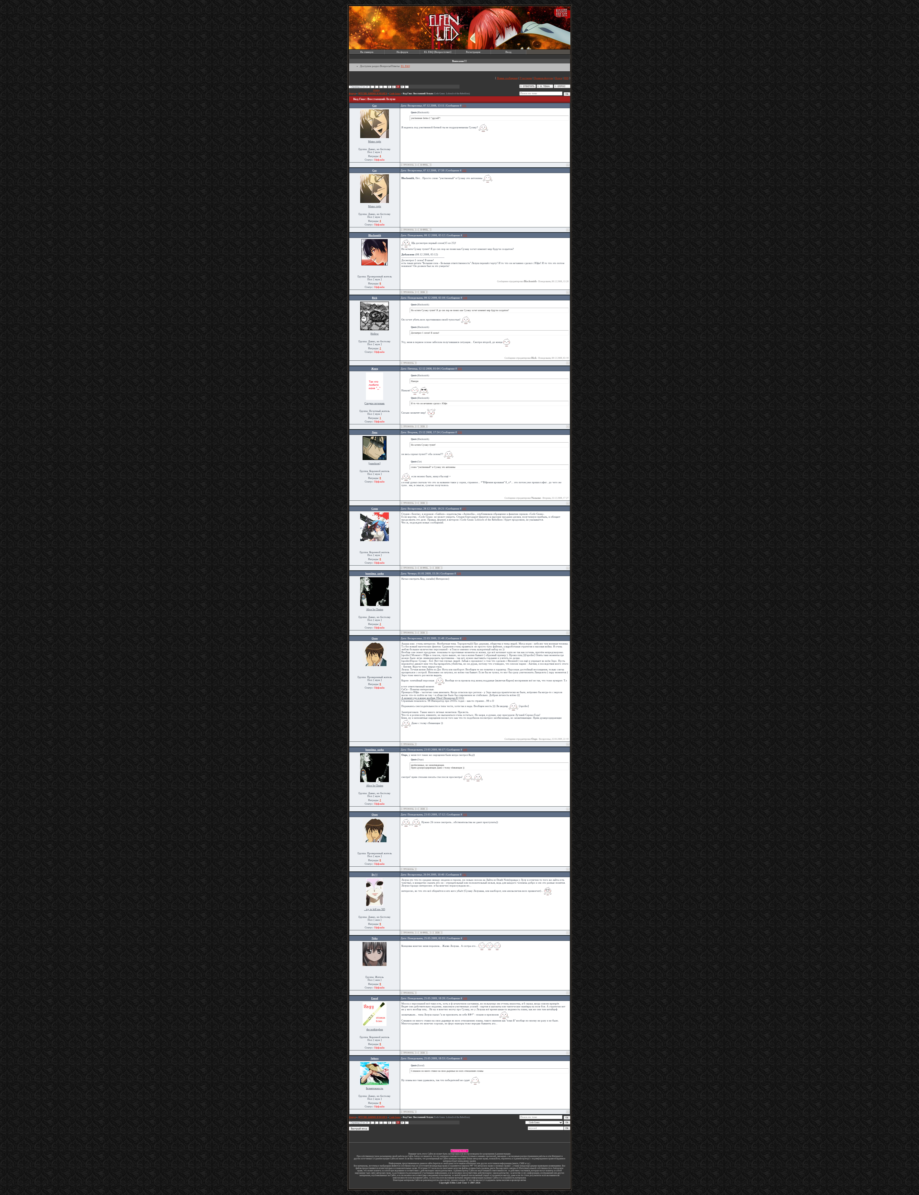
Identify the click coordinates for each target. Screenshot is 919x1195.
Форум (352, 93)
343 (465, 938)
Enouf (374, 998)
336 (460, 432)
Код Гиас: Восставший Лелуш (418, 93)
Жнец (374, 368)
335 (460, 368)
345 (465, 1058)
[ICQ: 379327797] (437, 932)
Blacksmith (374, 235)
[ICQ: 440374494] (437, 568)
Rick (374, 297)
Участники (526, 78)
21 (389, 87)
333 (465, 235)
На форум (402, 51)
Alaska (376, 90)
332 (464, 170)
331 (464, 105)
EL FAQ (405, 66)
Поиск (558, 78)
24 (402, 87)
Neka (375, 938)
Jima (374, 432)
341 (465, 814)
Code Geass (395, 93)
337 (464, 508)
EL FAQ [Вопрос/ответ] (437, 51)
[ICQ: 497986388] (422, 292)
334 (465, 297)
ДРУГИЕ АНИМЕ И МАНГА (372, 93)
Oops (375, 638)
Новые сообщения (507, 78)
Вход (508, 51)
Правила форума (543, 78)
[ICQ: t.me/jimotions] (422, 503)
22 (393, 87)
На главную (366, 51)
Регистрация (473, 51)
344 (465, 998)
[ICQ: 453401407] (422, 632)
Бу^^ (375, 874)
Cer (374, 105)
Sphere (375, 1058)
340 (465, 749)
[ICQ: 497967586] (422, 1052)
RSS (566, 78)
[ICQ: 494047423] (422, 426)
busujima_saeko (374, 573)
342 (464, 874)
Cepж (374, 508)
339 (464, 638)
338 (459, 573)
